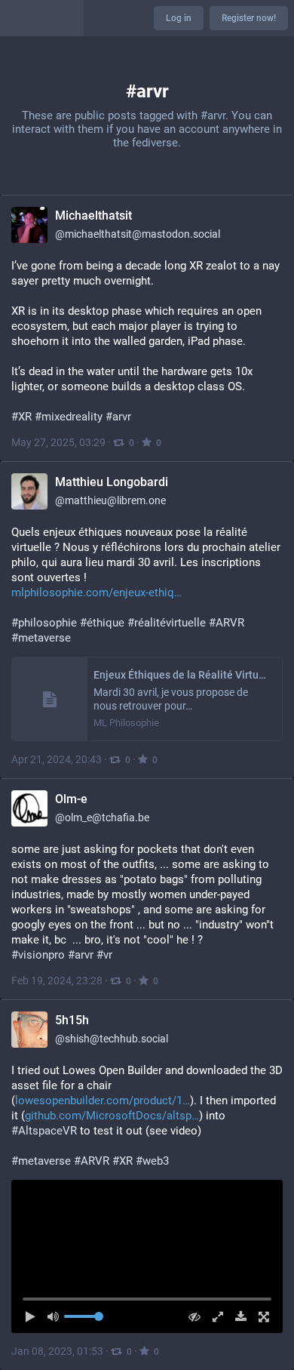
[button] (147, 1256)
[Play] (34, 1316)
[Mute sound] (57, 1316)
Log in (178, 18)
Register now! (249, 18)
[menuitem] (147, 1256)
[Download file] (237, 1316)
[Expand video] (213, 1316)
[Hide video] (191, 1316)
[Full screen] (259, 1316)
